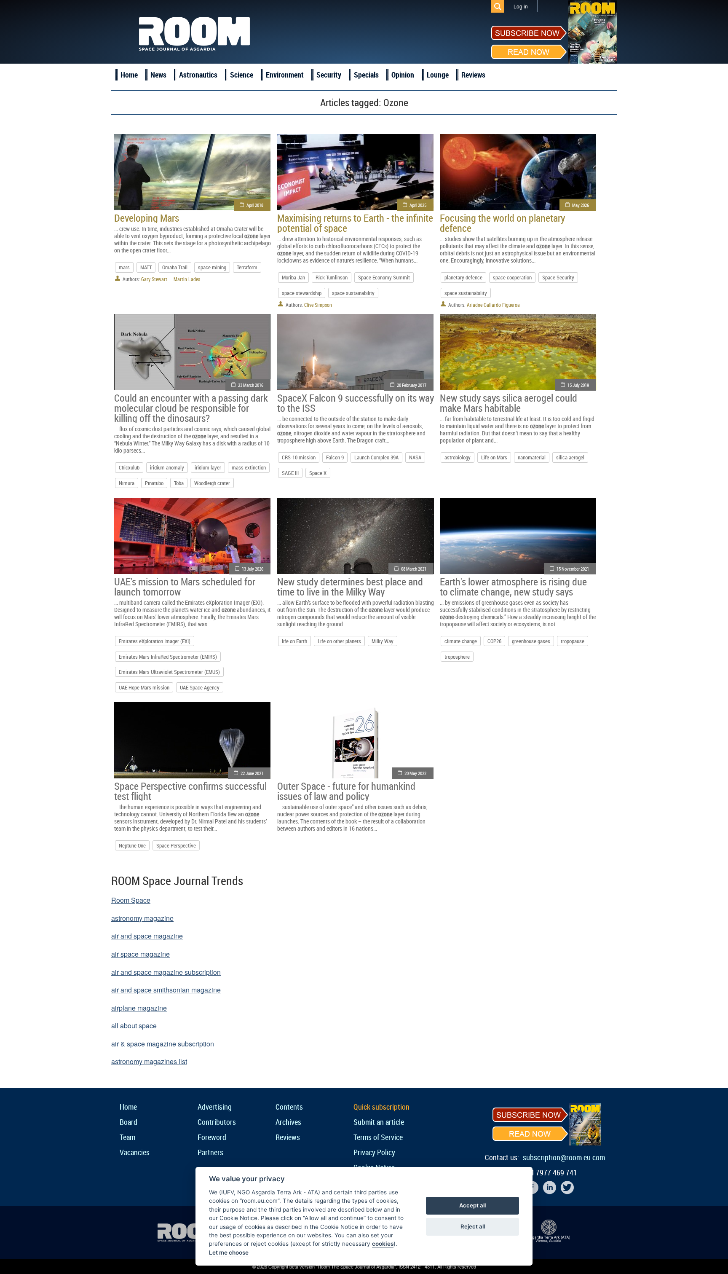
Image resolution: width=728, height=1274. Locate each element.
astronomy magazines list (149, 1061)
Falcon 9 (335, 457)
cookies (382, 1243)
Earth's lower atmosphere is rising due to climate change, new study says (513, 587)
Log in (521, 6)
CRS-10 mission (299, 457)
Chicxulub (129, 467)
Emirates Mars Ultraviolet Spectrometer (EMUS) (169, 672)
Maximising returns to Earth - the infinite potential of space (355, 223)
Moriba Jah (293, 277)
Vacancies (135, 1152)
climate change (460, 641)
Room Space (130, 900)
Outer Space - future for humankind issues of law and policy (346, 791)
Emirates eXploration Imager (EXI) (154, 641)
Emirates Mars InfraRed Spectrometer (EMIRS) (168, 656)
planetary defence (463, 277)
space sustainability (353, 293)
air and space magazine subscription (166, 972)
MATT (146, 267)
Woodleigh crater (212, 483)
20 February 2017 (411, 385)
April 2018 (254, 205)
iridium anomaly (167, 467)
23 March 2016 (250, 385)
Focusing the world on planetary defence (502, 223)
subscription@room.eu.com (564, 1157)
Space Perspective (176, 845)
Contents (289, 1106)
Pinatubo (154, 483)
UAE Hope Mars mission (144, 687)
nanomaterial (532, 457)
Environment (285, 75)
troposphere (457, 656)
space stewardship (301, 293)
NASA (415, 457)
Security (328, 75)
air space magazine (140, 954)
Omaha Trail (174, 267)
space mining (212, 267)
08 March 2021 (413, 569)
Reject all (472, 1226)
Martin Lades (187, 279)
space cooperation (512, 277)
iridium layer (208, 467)
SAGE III (290, 473)
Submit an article (378, 1121)
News (158, 75)
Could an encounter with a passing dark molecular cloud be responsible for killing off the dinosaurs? (191, 408)
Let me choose (229, 1252)
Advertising (215, 1106)
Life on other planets (339, 641)
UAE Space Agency (199, 687)
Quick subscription (381, 1106)
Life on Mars (494, 457)
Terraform (247, 267)
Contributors (217, 1121)
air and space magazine (147, 936)
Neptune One (132, 845)
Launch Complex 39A (376, 457)
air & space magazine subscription (162, 1044)
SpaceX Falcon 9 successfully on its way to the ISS (355, 403)
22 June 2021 (252, 773)
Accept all (472, 1205)
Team (127, 1137)
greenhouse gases (531, 641)
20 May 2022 (415, 773)
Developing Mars (146, 218)
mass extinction (249, 467)
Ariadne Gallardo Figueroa (493, 304)
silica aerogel (570, 457)
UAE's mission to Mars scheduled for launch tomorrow (184, 587)
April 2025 (418, 205)
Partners (210, 1152)
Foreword (212, 1137)
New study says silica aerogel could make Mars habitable (508, 403)
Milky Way (382, 641)
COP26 (494, 641)
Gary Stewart (154, 279)
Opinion (402, 75)
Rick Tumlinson (332, 277)
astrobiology (457, 457)
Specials (366, 75)
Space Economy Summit (384, 277)
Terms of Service (378, 1137)
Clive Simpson (318, 304)
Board (128, 1121)
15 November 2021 (573, 569)
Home (129, 75)
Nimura (126, 483)
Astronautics (198, 75)
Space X (318, 473)
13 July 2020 (252, 569)
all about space (134, 1025)
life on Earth (294, 641)
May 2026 (580, 205)
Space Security (558, 277)
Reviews (473, 75)
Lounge (438, 75)
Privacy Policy (374, 1152)
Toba (179, 483)
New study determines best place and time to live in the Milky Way (350, 587)
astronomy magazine (142, 918)
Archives (288, 1121)
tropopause (572, 641)
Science (241, 75)
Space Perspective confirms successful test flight (190, 791)
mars (124, 267)
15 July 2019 (578, 385)
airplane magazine (139, 1008)
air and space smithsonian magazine (166, 990)
